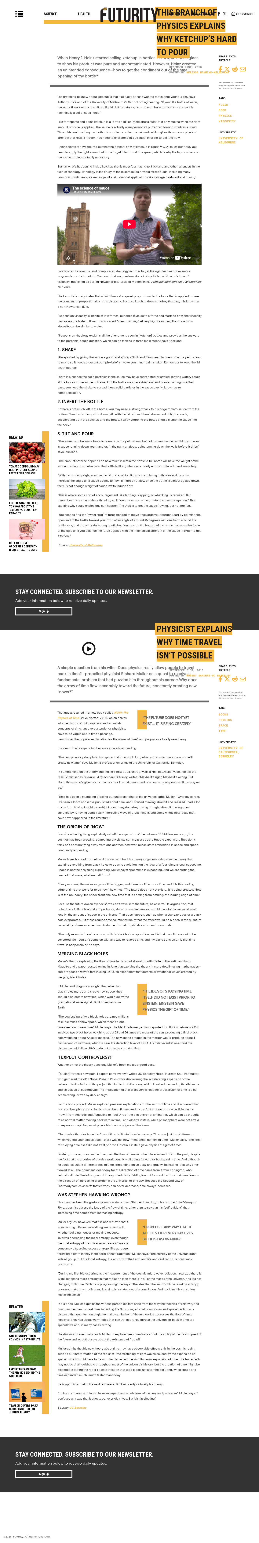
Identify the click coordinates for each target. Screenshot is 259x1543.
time (222, 731)
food (222, 110)
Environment (203, 14)
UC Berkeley (77, 1407)
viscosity (227, 121)
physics (225, 116)
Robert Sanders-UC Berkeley (208, 675)
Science (50, 14)
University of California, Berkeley (231, 752)
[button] (89, 649)
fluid (223, 105)
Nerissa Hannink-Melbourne (207, 72)
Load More (129, 1506)
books (223, 714)
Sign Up (44, 611)
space (223, 725)
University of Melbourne (231, 140)
